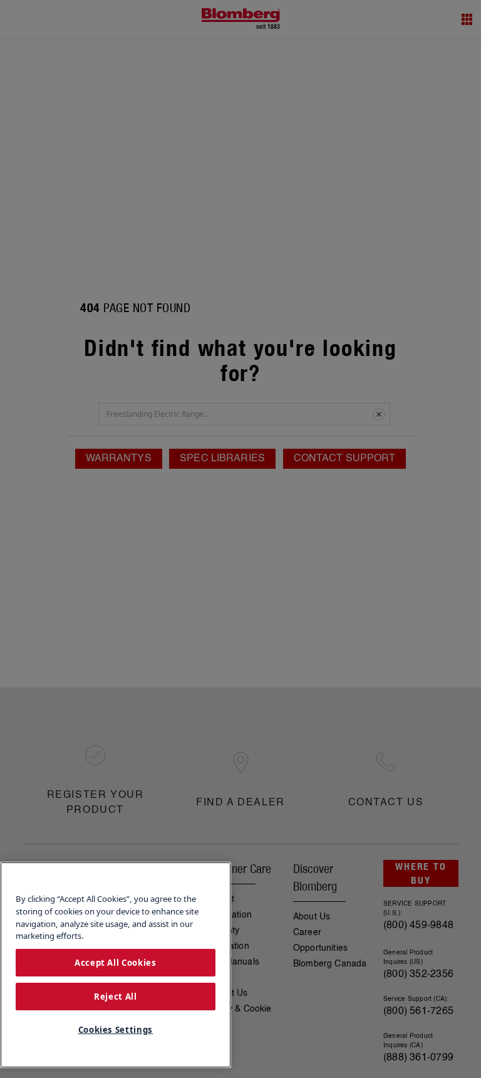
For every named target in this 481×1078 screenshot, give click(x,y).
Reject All (115, 996)
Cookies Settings (115, 1029)
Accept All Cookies (116, 962)
